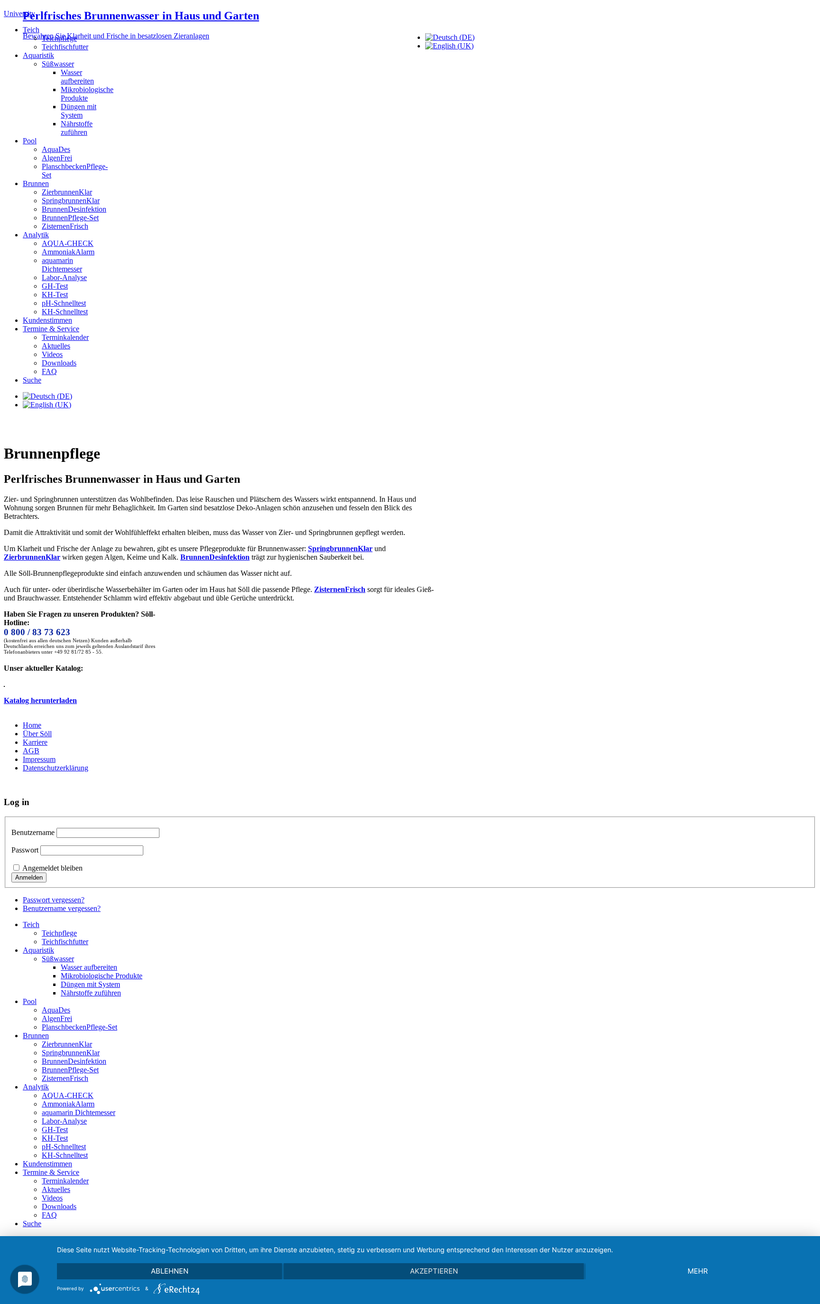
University (19, 13)
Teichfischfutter (65, 47)
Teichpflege (59, 38)
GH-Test (55, 286)
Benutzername (33, 832)
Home (32, 725)
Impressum (39, 759)
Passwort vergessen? (53, 900)
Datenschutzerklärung (55, 768)
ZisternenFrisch (65, 226)
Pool (30, 141)
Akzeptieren (434, 1271)
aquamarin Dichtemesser (62, 264)
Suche (32, 380)
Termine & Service (51, 329)
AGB (31, 751)
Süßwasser (58, 64)
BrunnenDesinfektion (74, 209)
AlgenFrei (57, 158)
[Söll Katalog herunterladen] (4, 684)
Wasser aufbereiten (77, 76)
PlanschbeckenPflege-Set (79, 1027)
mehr (698, 1271)
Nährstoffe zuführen (77, 128)
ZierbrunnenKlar (67, 192)
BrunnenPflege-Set (70, 218)
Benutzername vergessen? (62, 908)
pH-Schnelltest (64, 303)
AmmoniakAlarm (68, 252)
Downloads (59, 363)
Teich (31, 30)
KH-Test (55, 295)
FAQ (49, 371)
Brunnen (36, 183)
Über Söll (37, 734)
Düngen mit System (78, 111)
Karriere (35, 742)
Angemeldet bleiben (52, 868)
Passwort (24, 850)
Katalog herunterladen (40, 700)
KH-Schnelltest (65, 312)
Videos (52, 354)
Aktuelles (56, 346)
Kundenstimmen (47, 320)
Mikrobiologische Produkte (87, 93)
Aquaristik (38, 55)
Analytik (36, 235)
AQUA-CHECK (67, 243)
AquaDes (56, 149)
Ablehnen (169, 1271)
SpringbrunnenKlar (71, 201)
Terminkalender (65, 337)
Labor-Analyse (64, 277)
